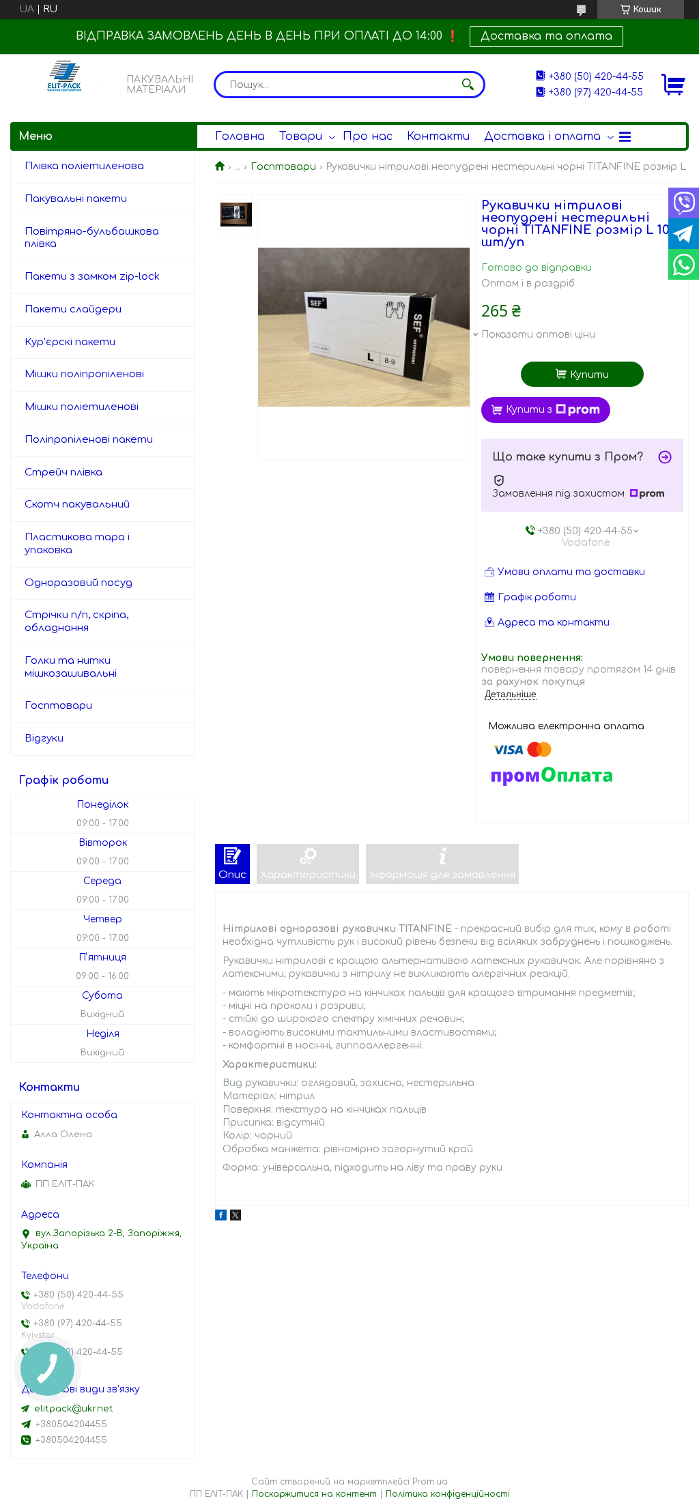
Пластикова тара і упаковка (77, 543)
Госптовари (283, 167)
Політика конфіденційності (448, 1494)
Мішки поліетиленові (82, 407)
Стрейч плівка (63, 472)
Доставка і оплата (542, 136)
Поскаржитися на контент (314, 1494)
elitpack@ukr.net (73, 1409)
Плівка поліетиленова (84, 166)
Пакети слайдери (73, 309)
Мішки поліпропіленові (84, 374)
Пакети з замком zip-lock (92, 276)
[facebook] (221, 1217)
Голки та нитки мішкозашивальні (71, 667)
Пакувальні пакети (76, 199)
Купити (589, 375)
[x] (235, 1217)
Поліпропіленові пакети (89, 439)
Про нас (368, 136)
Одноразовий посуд (78, 583)
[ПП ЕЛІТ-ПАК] (65, 84)
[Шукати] (468, 84)
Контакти (438, 136)
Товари (300, 136)
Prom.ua (430, 1482)
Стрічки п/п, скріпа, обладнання (76, 621)
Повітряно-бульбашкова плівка (92, 238)
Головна (240, 136)
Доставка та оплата (546, 36)
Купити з (529, 410)
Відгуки (44, 738)
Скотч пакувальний (77, 504)
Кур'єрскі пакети (70, 342)
